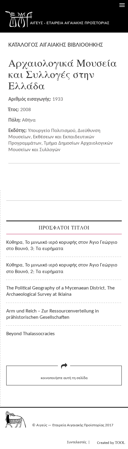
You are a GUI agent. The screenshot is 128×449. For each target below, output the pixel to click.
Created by (111, 442)
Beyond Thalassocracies (30, 333)
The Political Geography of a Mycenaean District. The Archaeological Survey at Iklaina (60, 291)
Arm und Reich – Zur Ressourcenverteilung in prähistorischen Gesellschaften (52, 314)
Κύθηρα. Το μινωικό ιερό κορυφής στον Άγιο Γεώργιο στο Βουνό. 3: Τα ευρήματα (61, 245)
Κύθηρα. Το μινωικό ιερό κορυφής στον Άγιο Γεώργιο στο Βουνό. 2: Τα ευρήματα (61, 268)
